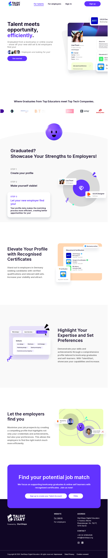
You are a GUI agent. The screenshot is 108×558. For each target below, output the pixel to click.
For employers (53, 4)
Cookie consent (82, 554)
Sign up (91, 4)
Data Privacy (68, 554)
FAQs (75, 496)
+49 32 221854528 (83, 535)
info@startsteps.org (84, 538)
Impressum (57, 554)
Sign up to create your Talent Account (45, 496)
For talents (38, 4)
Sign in (68, 4)
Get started (17, 58)
